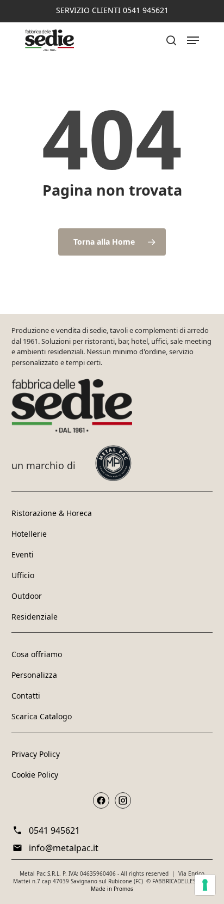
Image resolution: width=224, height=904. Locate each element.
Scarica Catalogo (41, 716)
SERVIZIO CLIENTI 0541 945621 (112, 10)
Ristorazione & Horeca (51, 513)
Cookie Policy (34, 774)
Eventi (22, 554)
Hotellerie (29, 534)
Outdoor (26, 596)
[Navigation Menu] (193, 40)
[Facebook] (101, 800)
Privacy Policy (35, 754)
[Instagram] (123, 800)
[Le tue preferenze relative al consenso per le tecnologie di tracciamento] (205, 885)
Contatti (25, 695)
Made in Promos (112, 889)
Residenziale (34, 616)
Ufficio (22, 575)
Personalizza (34, 675)
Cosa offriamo (36, 654)
